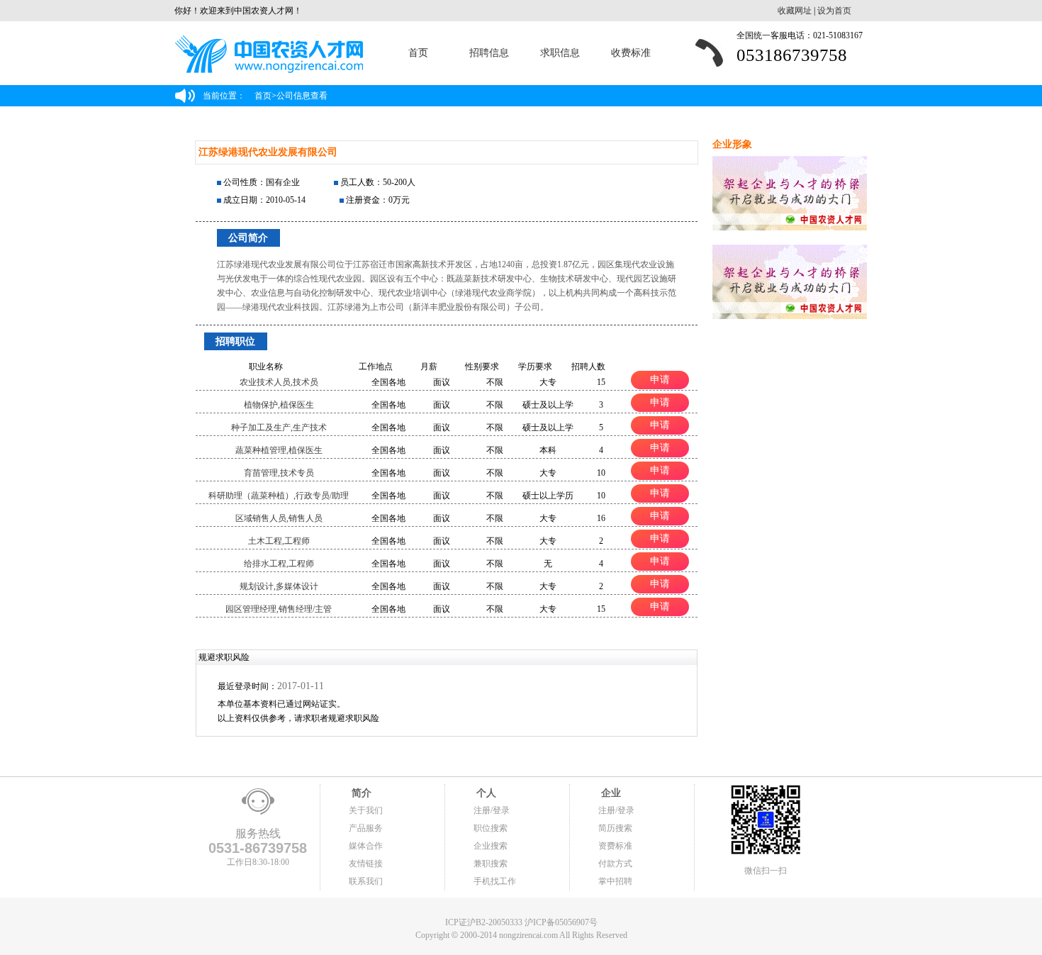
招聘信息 (489, 53)
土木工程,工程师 (279, 541)
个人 (485, 793)
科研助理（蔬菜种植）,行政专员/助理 (278, 496)
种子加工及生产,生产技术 (279, 427)
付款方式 (615, 864)
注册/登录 (492, 810)
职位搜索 (491, 828)
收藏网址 (795, 11)
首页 (418, 53)
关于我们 (366, 810)
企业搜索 (491, 846)
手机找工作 (495, 881)
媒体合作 (366, 846)
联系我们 (366, 881)
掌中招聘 (615, 881)
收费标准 (631, 53)
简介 (360, 793)
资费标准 (615, 846)
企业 (609, 793)
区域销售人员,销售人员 (279, 518)
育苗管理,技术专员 (279, 473)
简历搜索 (615, 828)
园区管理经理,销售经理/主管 (278, 609)
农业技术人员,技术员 (279, 382)
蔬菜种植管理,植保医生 (279, 450)
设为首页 (834, 11)
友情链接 (366, 864)
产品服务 (366, 828)
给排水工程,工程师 (279, 564)
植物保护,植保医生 (279, 405)
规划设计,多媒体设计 (279, 586)
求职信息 (560, 53)
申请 (660, 379)
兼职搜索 (491, 864)
